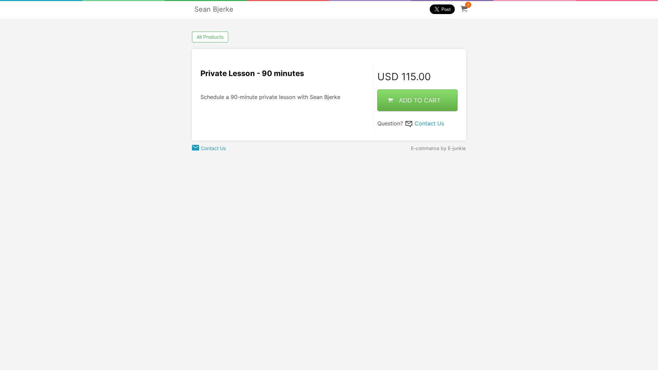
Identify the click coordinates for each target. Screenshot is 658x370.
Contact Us (429, 123)
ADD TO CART (420, 100)
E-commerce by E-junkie (438, 148)
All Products (210, 37)
